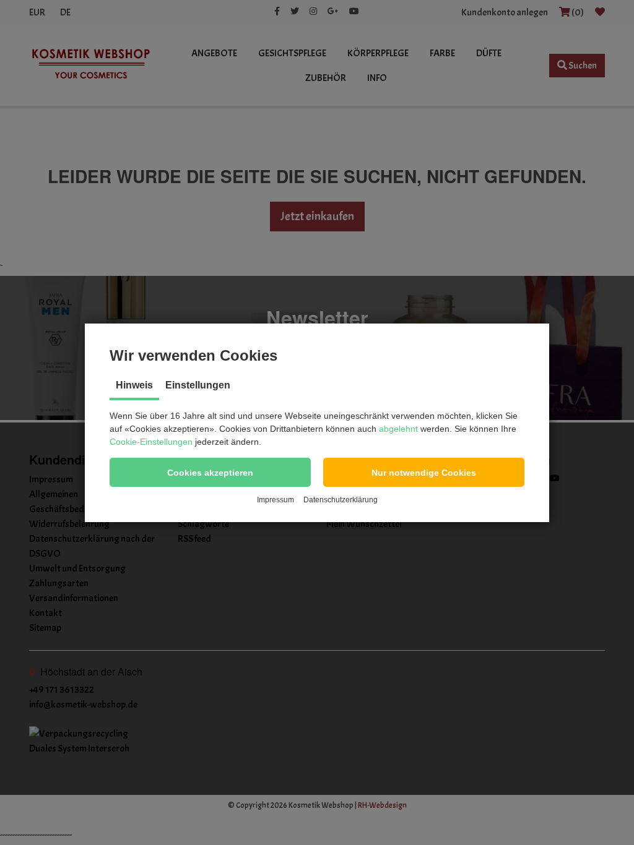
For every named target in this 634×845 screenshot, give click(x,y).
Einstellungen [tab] (197, 385)
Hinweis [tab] (134, 385)
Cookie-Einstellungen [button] (151, 442)
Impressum (275, 499)
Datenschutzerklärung (340, 499)
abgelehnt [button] (398, 429)
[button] (210, 472)
